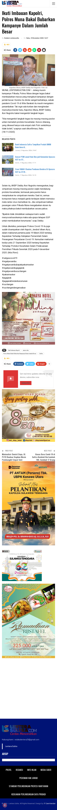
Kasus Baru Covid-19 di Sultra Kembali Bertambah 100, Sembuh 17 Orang (43, 457)
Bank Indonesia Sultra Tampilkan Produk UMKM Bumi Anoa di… (33, 146)
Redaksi (19, 769)
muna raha (26, 350)
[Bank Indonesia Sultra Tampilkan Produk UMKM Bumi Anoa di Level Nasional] (7, 147)
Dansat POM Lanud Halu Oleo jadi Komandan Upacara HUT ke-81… (35, 158)
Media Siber (46, 769)
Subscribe (26, 383)
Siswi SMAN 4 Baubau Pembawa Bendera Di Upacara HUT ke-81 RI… (35, 170)
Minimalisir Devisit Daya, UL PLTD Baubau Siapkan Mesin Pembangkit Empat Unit (14, 457)
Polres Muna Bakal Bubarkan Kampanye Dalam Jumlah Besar (19, 353)
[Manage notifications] (5, 805)
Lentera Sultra (11, 746)
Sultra (41, 353)
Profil (9, 769)
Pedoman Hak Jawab (28, 778)
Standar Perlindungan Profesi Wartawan (28, 786)
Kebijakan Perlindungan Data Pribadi (28, 794)
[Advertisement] (28, 689)
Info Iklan (31, 769)
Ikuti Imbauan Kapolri (14, 350)
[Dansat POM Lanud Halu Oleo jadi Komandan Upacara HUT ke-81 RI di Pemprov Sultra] (7, 159)
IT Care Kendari (49, 803)
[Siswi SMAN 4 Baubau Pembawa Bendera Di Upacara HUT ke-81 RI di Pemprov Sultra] (7, 172)
